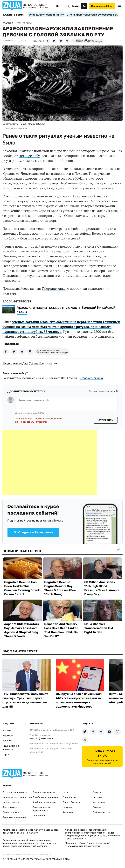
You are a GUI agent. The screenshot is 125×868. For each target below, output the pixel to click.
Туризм (97, 807)
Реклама (7, 740)
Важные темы (13, 14)
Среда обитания (71, 802)
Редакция (7, 735)
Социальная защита (44, 792)
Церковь (67, 807)
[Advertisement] (49, 462)
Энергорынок (9, 807)
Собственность (101, 812)
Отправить (105, 420)
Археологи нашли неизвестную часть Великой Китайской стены (66, 309)
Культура (67, 812)
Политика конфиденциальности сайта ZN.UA (26, 855)
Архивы (6, 730)
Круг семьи (99, 802)
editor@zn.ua (36, 752)
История (97, 797)
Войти (75, 6)
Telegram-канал (54, 288)
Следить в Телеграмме (35, 532)
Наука (65, 792)
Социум (97, 792)
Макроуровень (10, 802)
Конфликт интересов (44, 802)
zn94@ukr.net (70, 743)
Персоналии (39, 815)
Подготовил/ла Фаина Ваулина (27, 363)
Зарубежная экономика (46, 797)
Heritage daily (29, 156)
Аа (84, 6)
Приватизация (10, 812)
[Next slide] (120, 14)
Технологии (69, 797)
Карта (5, 754)
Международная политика (17, 797)
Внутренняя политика (14, 792)
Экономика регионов (14, 817)
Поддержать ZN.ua (101, 6)
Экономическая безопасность (41, 809)
